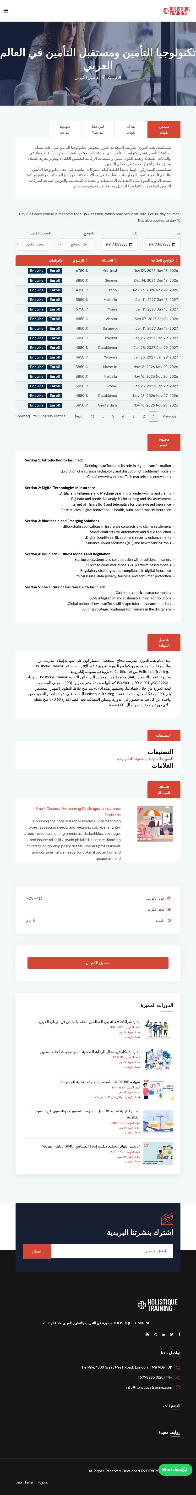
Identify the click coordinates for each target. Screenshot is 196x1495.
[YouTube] (147, 1334)
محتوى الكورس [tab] (163, 442)
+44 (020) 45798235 (155, 1377)
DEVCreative (156, 1471)
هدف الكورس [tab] (130, 130)
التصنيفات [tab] (163, 736)
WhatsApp (172, 1469)
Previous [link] (170, 416)
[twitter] (172, 1334)
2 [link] (144, 416)
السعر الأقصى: (40, 233)
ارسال (36, 1251)
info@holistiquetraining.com (149, 1387)
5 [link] (113, 416)
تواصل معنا (24, 1482)
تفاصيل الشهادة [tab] (164, 643)
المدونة (44, 1482)
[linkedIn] (163, 1334)
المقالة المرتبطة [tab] (164, 790)
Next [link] (79, 416)
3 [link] (133, 416)
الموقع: (88, 233)
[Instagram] (155, 1334)
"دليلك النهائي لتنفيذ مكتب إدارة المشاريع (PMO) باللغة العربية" (91, 1146)
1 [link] (153, 416)
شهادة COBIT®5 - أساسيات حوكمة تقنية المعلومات (99, 1082)
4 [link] (123, 416)
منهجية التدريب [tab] (65, 130)
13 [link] (92, 416)
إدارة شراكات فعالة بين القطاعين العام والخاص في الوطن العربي (89, 1022)
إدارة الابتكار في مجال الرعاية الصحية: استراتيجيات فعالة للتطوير (90, 1052)
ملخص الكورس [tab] (163, 130)
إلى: (134, 233)
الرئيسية (114, 77)
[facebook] (179, 1334)
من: (177, 233)
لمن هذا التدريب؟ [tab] (98, 130)
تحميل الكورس (98, 963)
